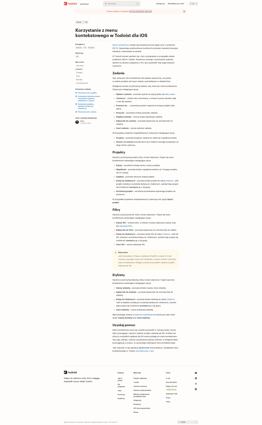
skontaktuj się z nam (145, 351)
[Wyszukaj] (137, 4)
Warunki (87, 422)
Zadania (79, 69)
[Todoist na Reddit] (196, 389)
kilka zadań (170, 94)
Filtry (78, 76)
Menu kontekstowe (120, 45)
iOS (86, 22)
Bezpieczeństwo (69, 422)
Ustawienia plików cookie (99, 422)
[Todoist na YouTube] (196, 373)
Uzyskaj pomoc (82, 83)
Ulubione (169, 181)
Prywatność (79, 422)
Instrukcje (80, 66)
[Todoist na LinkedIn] (196, 378)
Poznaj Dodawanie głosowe (140, 11)
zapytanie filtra (125, 226)
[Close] (184, 11)
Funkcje (78, 22)
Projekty (79, 73)
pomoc (84, 3)
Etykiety (79, 80)
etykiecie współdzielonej (145, 315)
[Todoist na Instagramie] (196, 384)
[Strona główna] (70, 3)
